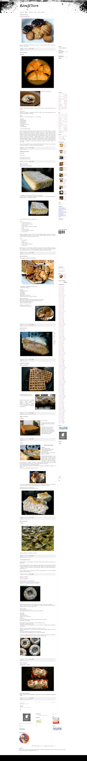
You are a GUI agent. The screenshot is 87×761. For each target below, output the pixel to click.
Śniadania (26, 12)
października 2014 (61, 353)
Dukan (24, 440)
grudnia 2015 (61, 336)
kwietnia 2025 (61, 287)
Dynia (63, 98)
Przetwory (65, 106)
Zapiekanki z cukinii (25, 664)
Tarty (59, 109)
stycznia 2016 (61, 335)
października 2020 (62, 295)
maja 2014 (60, 359)
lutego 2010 (60, 420)
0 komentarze (26, 147)
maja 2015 (60, 344)
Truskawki (65, 129)
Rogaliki (22, 54)
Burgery (60, 113)
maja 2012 (60, 388)
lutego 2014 (60, 362)
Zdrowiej (60, 131)
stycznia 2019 (61, 303)
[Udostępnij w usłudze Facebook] (32, 48)
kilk (37, 750)
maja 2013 (60, 373)
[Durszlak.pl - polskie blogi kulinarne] (55, 714)
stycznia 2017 (61, 320)
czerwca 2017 (61, 314)
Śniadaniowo (61, 132)
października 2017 (61, 311)
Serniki (26, 518)
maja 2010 (60, 416)
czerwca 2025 (61, 285)
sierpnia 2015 (61, 341)
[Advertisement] (63, 29)
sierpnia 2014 (61, 355)
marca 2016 (60, 332)
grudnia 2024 (61, 289)
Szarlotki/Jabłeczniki (62, 108)
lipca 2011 (60, 400)
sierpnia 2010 (61, 413)
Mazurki (60, 100)
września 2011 (61, 397)
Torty (62, 109)
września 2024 (61, 290)
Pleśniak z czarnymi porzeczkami (65, 175)
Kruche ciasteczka (24, 16)
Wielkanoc (61, 138)
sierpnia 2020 (61, 297)
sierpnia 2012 (61, 384)
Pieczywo (60, 124)
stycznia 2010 (61, 421)
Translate (62, 53)
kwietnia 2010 (61, 418)
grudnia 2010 (61, 408)
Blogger (54, 745)
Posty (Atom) (26, 703)
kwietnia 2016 (61, 331)
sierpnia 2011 (61, 398)
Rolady (63, 107)
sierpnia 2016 (61, 326)
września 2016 (61, 325)
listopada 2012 (61, 380)
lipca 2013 (60, 371)
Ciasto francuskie (64, 113)
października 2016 (61, 324)
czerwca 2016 (61, 329)
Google (20, 753)
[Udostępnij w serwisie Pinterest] (33, 48)
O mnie (35, 12)
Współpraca (42, 12)
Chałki (59, 95)
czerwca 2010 (61, 415)
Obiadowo (30, 699)
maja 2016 (60, 330)
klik (31, 306)
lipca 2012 (60, 385)
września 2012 (61, 383)
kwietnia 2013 (61, 374)
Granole (66, 98)
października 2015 (61, 338)
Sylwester (61, 137)
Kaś (65, 274)
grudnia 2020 (61, 294)
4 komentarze (26, 517)
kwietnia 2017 (61, 317)
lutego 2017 (60, 319)
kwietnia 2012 (61, 389)
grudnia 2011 (61, 394)
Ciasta (24, 360)
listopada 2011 (61, 395)
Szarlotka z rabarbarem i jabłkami (65, 198)
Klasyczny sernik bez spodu (65, 187)
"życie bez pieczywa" (25, 559)
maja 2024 (60, 293)
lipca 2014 (60, 356)
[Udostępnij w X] (31, 48)
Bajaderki (34, 116)
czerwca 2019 (61, 302)
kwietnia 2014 (61, 360)
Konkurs (66, 117)
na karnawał (62, 139)
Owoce (65, 102)
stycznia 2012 (61, 392)
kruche (60, 110)
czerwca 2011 (61, 401)
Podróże (39, 12)
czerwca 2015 (61, 343)
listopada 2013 (61, 366)
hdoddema (41, 745)
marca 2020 (60, 299)
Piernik (22, 418)
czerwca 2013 (61, 372)
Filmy (62, 115)
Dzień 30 (22, 153)
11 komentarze (26, 252)
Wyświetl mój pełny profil (65, 277)
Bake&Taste (29, 6)
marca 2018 (60, 308)
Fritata (21, 523)
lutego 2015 (60, 348)
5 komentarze (26, 324)
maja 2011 (60, 402)
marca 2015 (60, 347)
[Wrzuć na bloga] (30, 48)
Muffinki (65, 100)
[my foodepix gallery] (43, 715)
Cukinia (60, 114)
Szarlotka (22, 330)
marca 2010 (60, 419)
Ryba (64, 126)
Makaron (65, 119)
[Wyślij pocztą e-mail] (29, 48)
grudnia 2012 (61, 379)
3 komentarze (26, 48)
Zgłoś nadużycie (62, 271)
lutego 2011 (60, 406)
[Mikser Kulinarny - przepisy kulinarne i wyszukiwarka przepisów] (39, 722)
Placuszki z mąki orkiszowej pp (28, 258)
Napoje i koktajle (63, 101)
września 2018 (61, 306)
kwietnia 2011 (61, 403)
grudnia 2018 (61, 305)
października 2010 (61, 410)
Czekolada (65, 97)
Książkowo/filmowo (61, 118)
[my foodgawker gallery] (63, 439)
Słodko (35, 325)
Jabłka (60, 99)
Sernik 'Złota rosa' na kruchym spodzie (65, 193)
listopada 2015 (61, 337)
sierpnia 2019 (61, 301)
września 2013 (61, 368)
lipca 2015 (60, 342)
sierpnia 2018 (61, 307)
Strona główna (22, 12)
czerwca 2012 (61, 386)
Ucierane (66, 109)
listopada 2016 (61, 323)
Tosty (62, 129)
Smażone (60, 128)
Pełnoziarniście (31, 12)
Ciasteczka (24, 660)
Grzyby (64, 115)
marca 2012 (60, 390)
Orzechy (66, 122)
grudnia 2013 (61, 365)
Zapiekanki (65, 130)
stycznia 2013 (61, 378)
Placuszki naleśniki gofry (29, 325)
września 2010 (61, 412)
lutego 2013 (60, 377)
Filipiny (60, 115)
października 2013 (61, 367)
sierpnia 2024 (61, 291)
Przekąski (60, 106)
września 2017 (61, 312)
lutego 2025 (61, 288)
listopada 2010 (61, 409)
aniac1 (37, 219)
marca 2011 (60, 404)
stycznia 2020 (61, 300)
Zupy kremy (65, 131)
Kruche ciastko (24, 578)
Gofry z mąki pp (24, 365)
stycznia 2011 (61, 407)
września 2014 (61, 354)
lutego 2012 (60, 391)
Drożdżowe (60, 98)
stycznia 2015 (61, 349)
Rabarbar (60, 126)
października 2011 (61, 396)
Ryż (66, 126)
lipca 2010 (60, 414)
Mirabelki (30, 609)
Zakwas (60, 130)
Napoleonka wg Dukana (26, 165)
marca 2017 (60, 318)
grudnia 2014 (61, 350)
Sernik (21, 443)
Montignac (24, 325)
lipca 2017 (60, 313)
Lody (66, 99)
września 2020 (61, 296)
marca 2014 (60, 361)
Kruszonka (63, 99)
